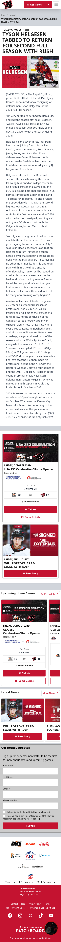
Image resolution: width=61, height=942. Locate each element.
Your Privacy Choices (16, 907)
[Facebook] (10, 915)
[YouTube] (51, 915)
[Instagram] (20, 915)
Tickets (32, 509)
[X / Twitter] (30, 915)
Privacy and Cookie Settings (42, 907)
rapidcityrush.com (41, 417)
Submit (30, 825)
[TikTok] (41, 915)
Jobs (23, 903)
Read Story (32, 573)
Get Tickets (36, 4)
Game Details (32, 517)
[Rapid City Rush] (7, 4)
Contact (14, 903)
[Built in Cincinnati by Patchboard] (30, 929)
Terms (48, 903)
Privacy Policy (35, 903)
